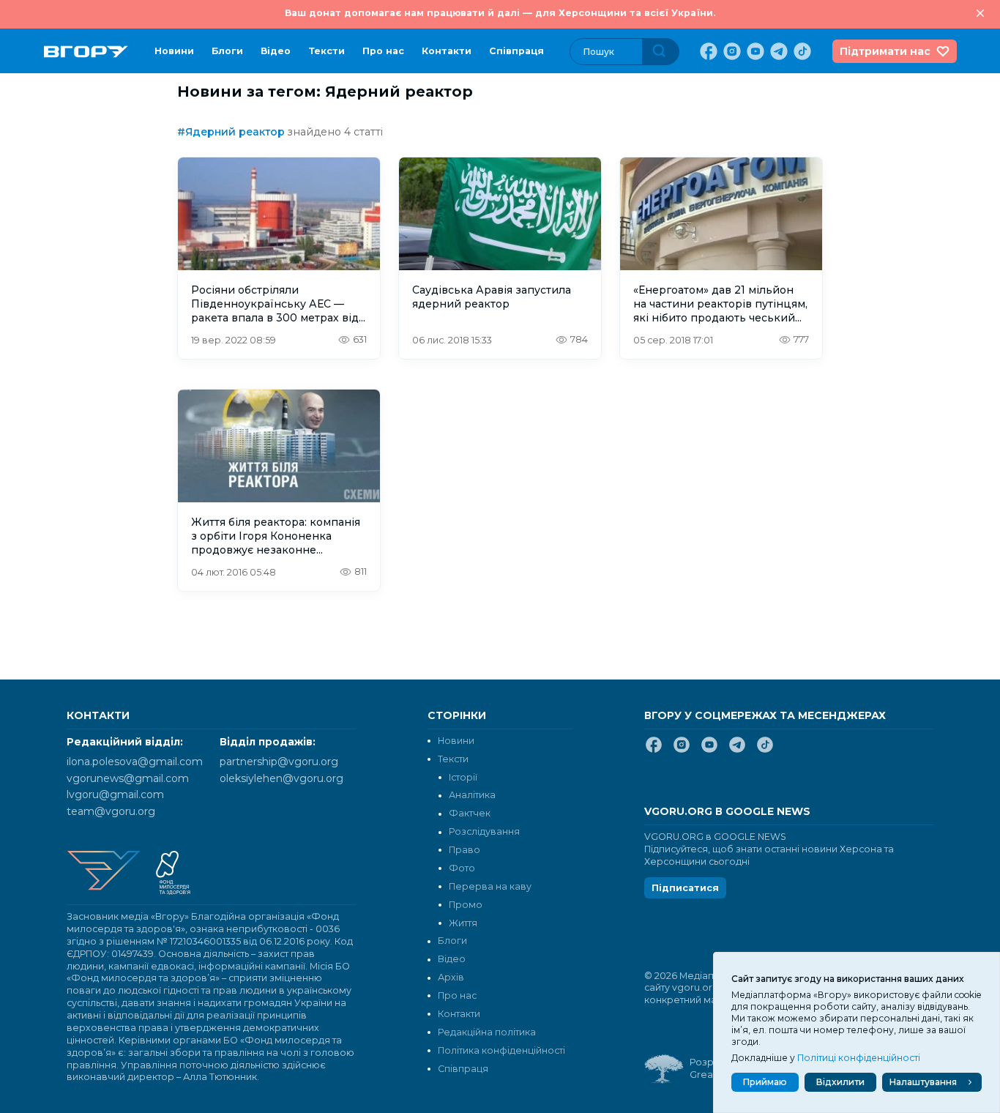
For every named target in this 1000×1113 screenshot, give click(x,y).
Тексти (326, 50)
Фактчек (469, 813)
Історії (463, 777)
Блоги (227, 50)
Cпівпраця (516, 50)
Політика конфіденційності (501, 1050)
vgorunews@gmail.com (128, 778)
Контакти (446, 50)
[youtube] (754, 51)
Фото (462, 868)
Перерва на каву (490, 886)
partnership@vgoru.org (279, 761)
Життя (463, 922)
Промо (465, 904)
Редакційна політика (487, 1032)
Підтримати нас (885, 51)
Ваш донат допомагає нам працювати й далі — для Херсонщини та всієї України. (500, 12)
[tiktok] (801, 51)
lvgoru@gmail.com (115, 794)
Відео (276, 50)
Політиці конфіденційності (858, 1057)
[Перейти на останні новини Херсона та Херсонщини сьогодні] (86, 52)
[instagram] (730, 51)
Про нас (383, 50)
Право (464, 849)
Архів (451, 977)
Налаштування (923, 1081)
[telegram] (777, 51)
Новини (174, 50)
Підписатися (685, 887)
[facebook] (707, 51)
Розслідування (484, 831)
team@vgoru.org (111, 811)
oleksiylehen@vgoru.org (281, 778)
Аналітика (472, 794)
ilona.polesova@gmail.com (135, 761)
